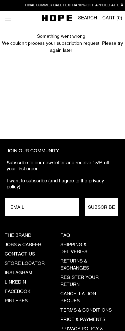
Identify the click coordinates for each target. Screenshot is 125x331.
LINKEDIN (15, 282)
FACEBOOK (17, 291)
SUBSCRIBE (101, 207)
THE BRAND (18, 235)
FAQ (65, 235)
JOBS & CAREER (23, 244)
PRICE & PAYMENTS (82, 319)
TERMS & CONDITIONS (86, 310)
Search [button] (87, 18)
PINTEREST (18, 301)
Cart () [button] (112, 18)
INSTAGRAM (18, 273)
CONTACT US (20, 254)
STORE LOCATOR (25, 263)
